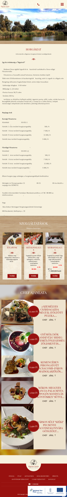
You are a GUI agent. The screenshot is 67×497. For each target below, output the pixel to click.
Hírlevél (55, 476)
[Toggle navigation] (62, 4)
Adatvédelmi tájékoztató (20, 479)
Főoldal (11, 476)
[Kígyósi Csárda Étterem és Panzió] (8, 5)
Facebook (34, 484)
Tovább (12, 276)
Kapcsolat (51, 479)
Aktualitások (29, 476)
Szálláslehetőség (43, 476)
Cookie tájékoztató (38, 479)
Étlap (19, 476)
